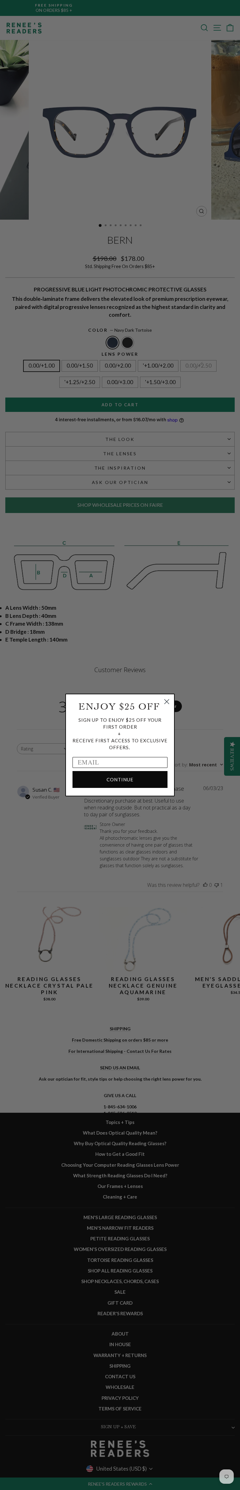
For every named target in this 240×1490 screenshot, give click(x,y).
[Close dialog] (166, 701)
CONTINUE (120, 779)
